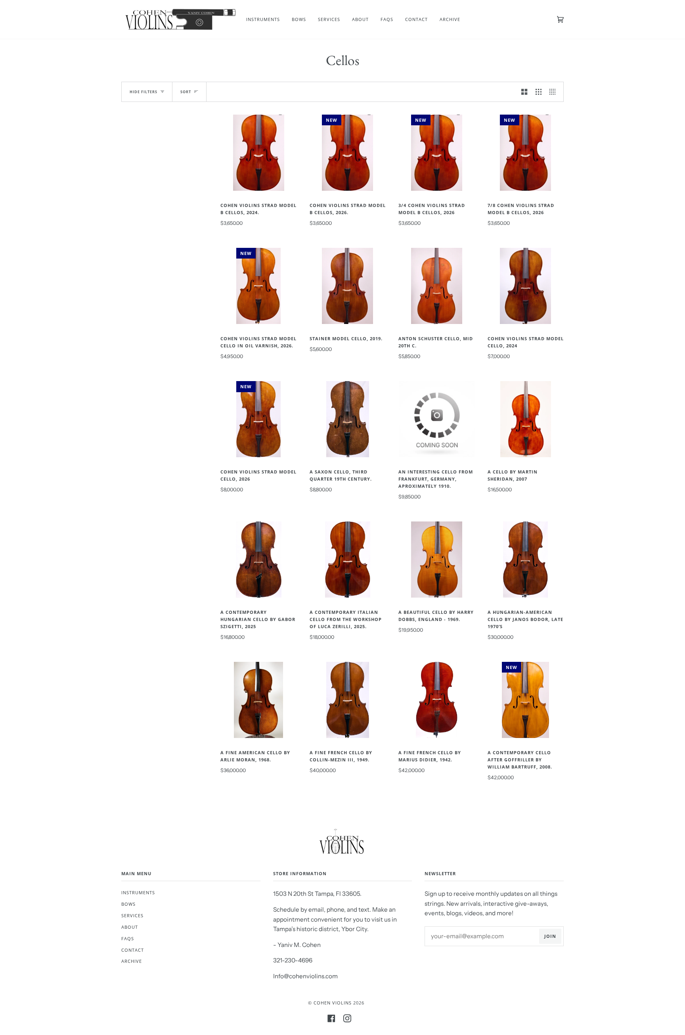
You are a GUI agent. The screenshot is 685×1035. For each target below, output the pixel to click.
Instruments (138, 892)
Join (550, 936)
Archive (131, 961)
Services (132, 915)
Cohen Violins (333, 1003)
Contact (132, 950)
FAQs (127, 938)
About (129, 927)
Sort (185, 91)
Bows (128, 904)
